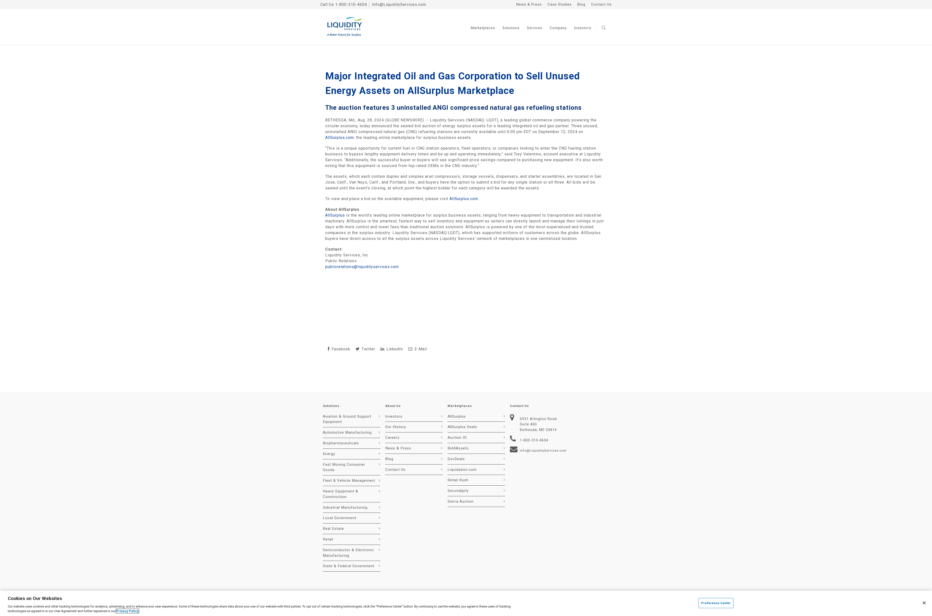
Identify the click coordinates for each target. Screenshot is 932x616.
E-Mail (420, 349)
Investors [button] (582, 28)
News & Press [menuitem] (529, 4)
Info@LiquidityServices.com (399, 4)
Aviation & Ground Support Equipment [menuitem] (347, 419)
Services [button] (534, 28)
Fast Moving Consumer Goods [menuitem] (344, 467)
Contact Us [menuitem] (601, 4)
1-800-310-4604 (351, 4)
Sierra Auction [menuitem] (461, 501)
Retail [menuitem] (328, 539)
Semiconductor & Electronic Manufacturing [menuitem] (348, 553)
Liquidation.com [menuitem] (462, 469)
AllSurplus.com (339, 137)
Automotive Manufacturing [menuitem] (347, 432)
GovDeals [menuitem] (456, 459)
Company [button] (558, 28)
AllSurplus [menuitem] (457, 416)
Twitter (367, 349)
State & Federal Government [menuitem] (348, 566)
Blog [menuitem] (581, 4)
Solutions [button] (511, 28)
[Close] (924, 603)
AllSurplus (335, 215)
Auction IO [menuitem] (457, 437)
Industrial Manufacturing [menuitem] (345, 507)
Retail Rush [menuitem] (458, 480)
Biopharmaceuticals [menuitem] (341, 443)
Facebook (340, 349)
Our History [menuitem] (395, 427)
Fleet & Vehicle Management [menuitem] (349, 480)
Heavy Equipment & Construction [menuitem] (340, 494)
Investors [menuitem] (393, 416)
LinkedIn (394, 349)
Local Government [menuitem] (339, 518)
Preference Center (716, 603)
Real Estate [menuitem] (333, 528)
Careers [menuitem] (392, 437)
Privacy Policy (127, 611)
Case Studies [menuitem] (560, 4)
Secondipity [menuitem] (458, 491)
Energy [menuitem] (329, 454)
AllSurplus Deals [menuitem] (462, 427)
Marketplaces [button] (483, 28)
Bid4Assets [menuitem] (458, 448)
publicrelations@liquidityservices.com (362, 266)
